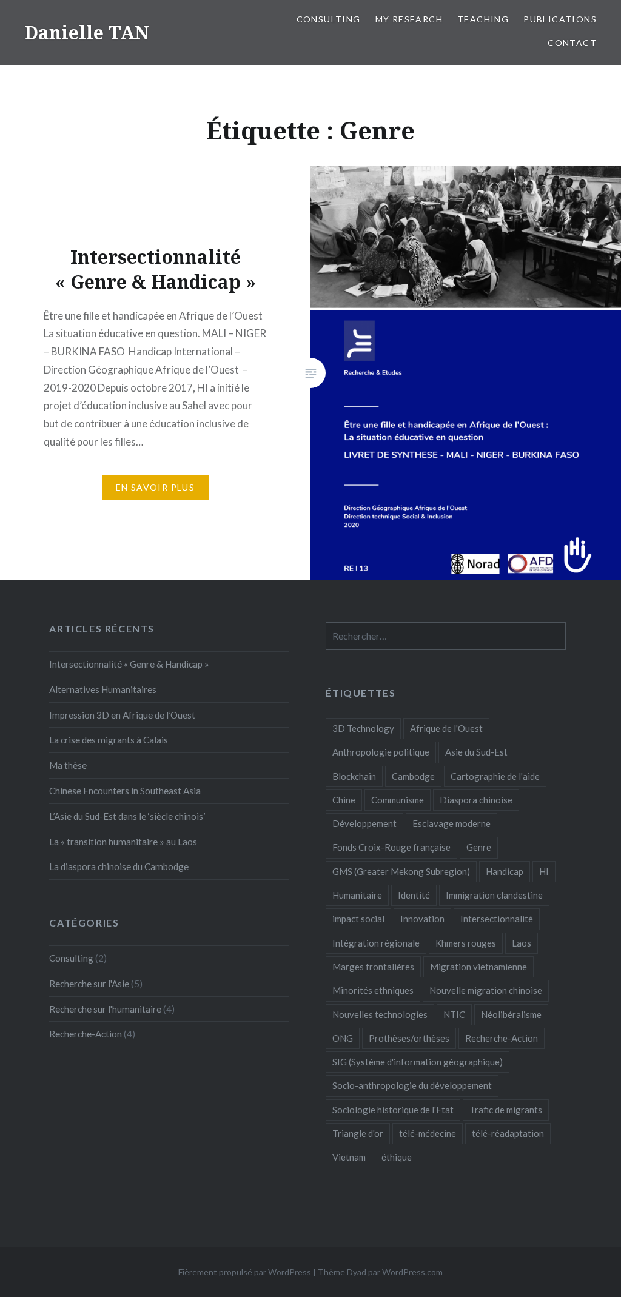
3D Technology (363, 728)
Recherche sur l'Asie (89, 983)
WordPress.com (412, 1272)
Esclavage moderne (451, 823)
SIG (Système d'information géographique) (417, 1061)
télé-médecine (427, 1133)
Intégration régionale (376, 942)
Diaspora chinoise (476, 799)
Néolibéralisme (511, 1014)
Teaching (483, 19)
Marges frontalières (373, 966)
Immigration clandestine (494, 895)
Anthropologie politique (380, 751)
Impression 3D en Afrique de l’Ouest (122, 714)
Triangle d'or (357, 1133)
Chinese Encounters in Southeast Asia (125, 790)
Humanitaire (357, 895)
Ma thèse (68, 765)
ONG (342, 1038)
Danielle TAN (86, 32)
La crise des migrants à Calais (108, 739)
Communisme (397, 799)
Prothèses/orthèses (409, 1038)
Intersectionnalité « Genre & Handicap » (129, 664)
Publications (560, 19)
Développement (364, 823)
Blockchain (354, 776)
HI (544, 871)
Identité (414, 895)
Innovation (422, 918)
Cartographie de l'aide (495, 776)
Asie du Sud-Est (476, 751)
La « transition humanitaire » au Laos (123, 841)
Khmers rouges (465, 942)
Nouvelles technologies (380, 1014)
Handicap (504, 871)
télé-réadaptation (508, 1133)
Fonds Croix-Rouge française (391, 847)
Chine (343, 799)
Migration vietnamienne (478, 966)
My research (409, 19)
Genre (478, 847)
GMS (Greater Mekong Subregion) (401, 871)
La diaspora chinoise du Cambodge (119, 866)
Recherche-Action (501, 1038)
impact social (358, 918)
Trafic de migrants (505, 1109)
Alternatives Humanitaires (102, 689)
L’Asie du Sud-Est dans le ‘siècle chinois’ (127, 816)
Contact (572, 43)
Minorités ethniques (373, 990)
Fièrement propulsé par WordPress (244, 1272)
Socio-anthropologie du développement (412, 1085)
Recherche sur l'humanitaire (105, 1009)
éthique (396, 1156)
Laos (521, 942)
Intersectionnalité (496, 918)
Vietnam (349, 1156)
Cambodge (413, 776)
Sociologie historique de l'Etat (393, 1109)
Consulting (329, 19)
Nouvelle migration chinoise (485, 990)
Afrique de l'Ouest (446, 728)
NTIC (454, 1014)
